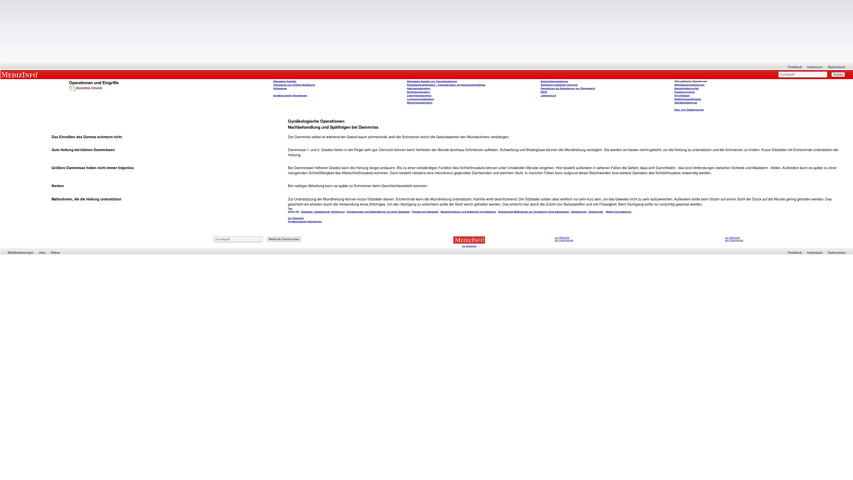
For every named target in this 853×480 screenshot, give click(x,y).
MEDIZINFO (20, 74)
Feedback (795, 67)
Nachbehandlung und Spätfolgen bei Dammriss (468, 211)
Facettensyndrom (684, 92)
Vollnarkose (280, 88)
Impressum (815, 67)
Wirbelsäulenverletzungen (689, 84)
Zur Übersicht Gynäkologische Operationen (305, 219)
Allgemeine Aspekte (284, 81)
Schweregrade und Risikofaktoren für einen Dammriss (378, 211)
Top (290, 208)
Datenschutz (836, 67)
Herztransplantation (418, 92)
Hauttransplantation (418, 88)
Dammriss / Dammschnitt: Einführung (323, 211)
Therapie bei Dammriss (425, 211)
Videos (55, 252)
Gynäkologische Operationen (290, 95)
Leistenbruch (548, 95)
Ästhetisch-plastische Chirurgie (559, 84)
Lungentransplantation (420, 99)
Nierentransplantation (419, 102)
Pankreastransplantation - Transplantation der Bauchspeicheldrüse (446, 84)
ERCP (544, 92)
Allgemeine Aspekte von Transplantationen (432, 81)
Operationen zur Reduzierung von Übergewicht (568, 88)
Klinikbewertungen (21, 252)
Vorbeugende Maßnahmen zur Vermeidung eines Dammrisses (533, 211)
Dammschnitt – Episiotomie (587, 211)
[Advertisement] (426, 31)
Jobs (42, 252)
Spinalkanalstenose (685, 102)
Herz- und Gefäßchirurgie (689, 109)
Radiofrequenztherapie (687, 99)
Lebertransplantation (419, 95)
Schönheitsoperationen (554, 81)
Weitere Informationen (619, 211)
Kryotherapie (682, 95)
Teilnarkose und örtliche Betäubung (294, 84)
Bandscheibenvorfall (686, 88)
